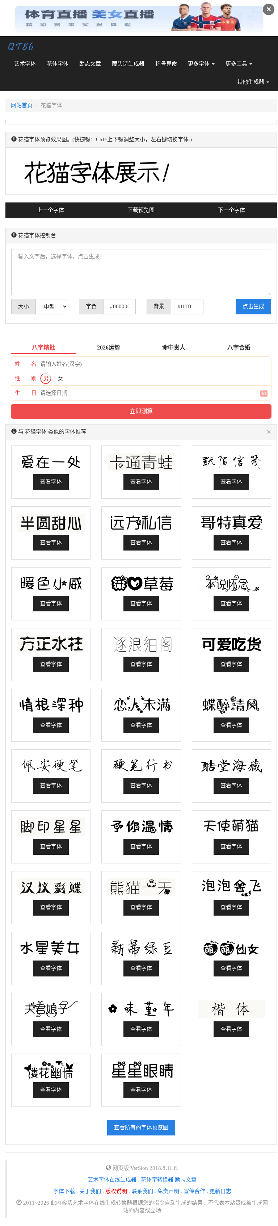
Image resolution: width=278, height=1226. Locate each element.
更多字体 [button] (199, 64)
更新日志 (220, 1191)
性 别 (26, 378)
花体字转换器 (157, 1180)
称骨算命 (166, 64)
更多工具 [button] (237, 64)
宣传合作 (194, 1191)
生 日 (26, 393)
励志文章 (90, 64)
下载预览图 (141, 210)
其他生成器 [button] (251, 82)
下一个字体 (231, 210)
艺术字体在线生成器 (112, 1180)
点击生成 (253, 306)
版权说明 (116, 1191)
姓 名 (26, 364)
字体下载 (64, 1191)
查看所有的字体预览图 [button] (141, 1127)
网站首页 (22, 105)
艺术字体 (27, 63)
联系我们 (142, 1191)
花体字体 (57, 64)
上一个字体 (50, 210)
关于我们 (90, 1191)
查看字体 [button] (51, 482)
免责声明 (168, 1191)
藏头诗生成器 (128, 64)
